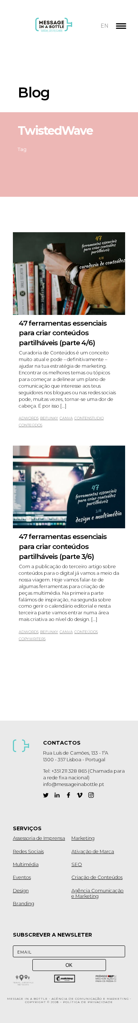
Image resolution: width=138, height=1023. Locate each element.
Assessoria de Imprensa (39, 838)
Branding (23, 903)
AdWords (29, 418)
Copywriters (32, 639)
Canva (66, 418)
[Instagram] (91, 795)
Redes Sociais (28, 851)
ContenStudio (89, 418)
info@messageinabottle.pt (73, 784)
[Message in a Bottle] (67, 29)
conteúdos (30, 425)
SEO (76, 864)
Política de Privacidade (88, 1002)
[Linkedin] (57, 795)
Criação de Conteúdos (97, 877)
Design (21, 890)
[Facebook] (68, 795)
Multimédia (26, 864)
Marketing (83, 838)
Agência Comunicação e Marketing (97, 893)
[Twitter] (46, 795)
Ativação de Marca (92, 851)
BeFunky (49, 418)
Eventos (22, 877)
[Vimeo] (79, 795)
